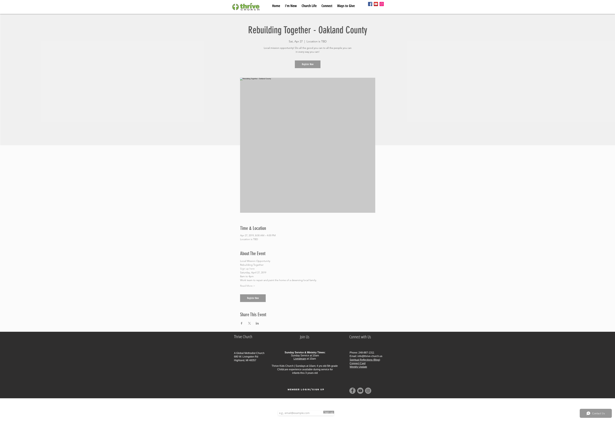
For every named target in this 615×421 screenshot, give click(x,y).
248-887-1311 (366, 352)
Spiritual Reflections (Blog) (365, 359)
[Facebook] (370, 4)
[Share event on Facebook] (241, 323)
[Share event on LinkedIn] (257, 323)
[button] (309, 5)
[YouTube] (376, 4)
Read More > (247, 285)
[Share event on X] (249, 323)
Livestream (300, 358)
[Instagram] (382, 4)
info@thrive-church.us (369, 356)
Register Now (307, 64)
